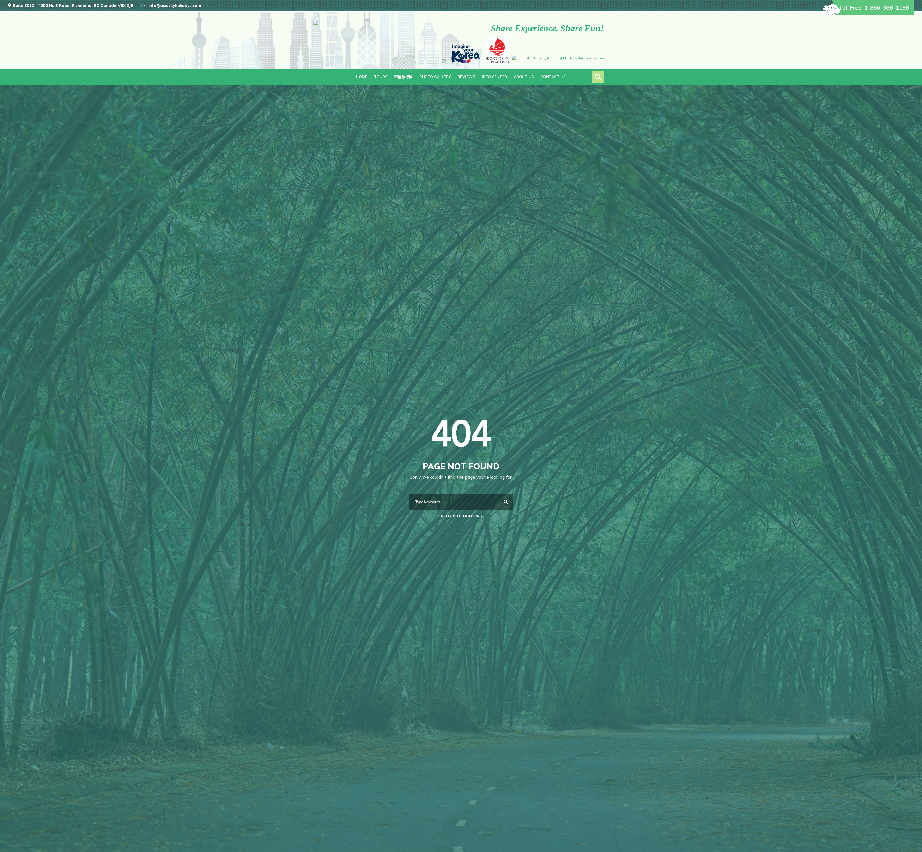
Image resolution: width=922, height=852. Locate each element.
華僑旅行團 (403, 76)
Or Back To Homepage (461, 516)
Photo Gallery (435, 76)
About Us (524, 76)
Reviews (466, 76)
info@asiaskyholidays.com (175, 5)
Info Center (494, 76)
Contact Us (553, 76)
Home (361, 76)
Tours (381, 76)
